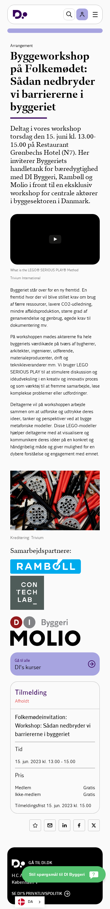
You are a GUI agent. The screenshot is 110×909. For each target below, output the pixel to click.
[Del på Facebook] (79, 825)
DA (30, 902)
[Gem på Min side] (35, 825)
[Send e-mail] (50, 825)
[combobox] (30, 902)
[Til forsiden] (20, 14)
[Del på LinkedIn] (64, 825)
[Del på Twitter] (94, 825)
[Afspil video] (55, 239)
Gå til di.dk (40, 863)
